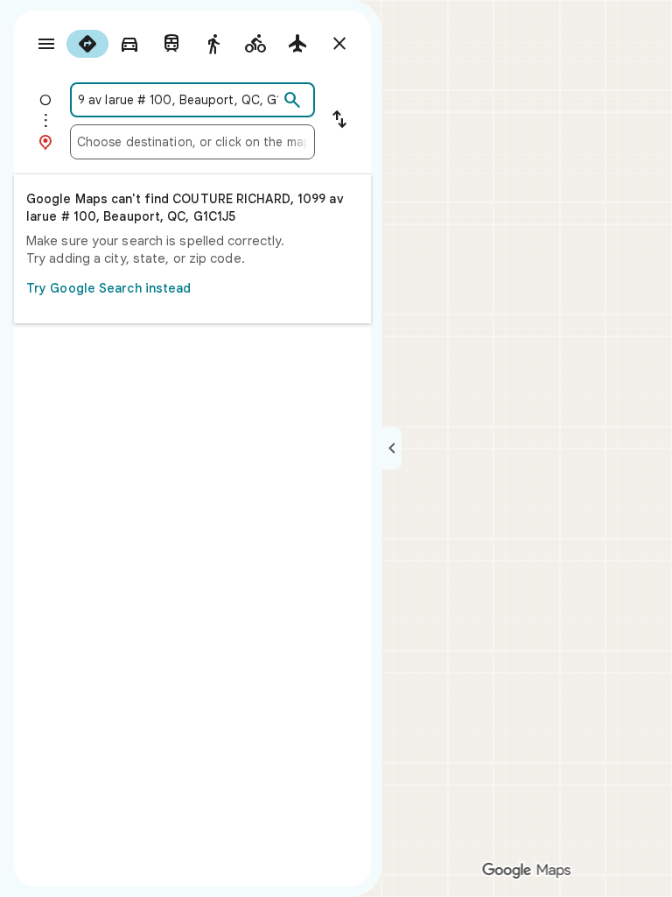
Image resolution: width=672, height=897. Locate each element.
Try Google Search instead (109, 288)
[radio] (87, 43)
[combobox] (177, 99)
